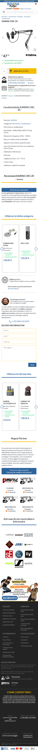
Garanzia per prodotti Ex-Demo (28, 620)
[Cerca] (4, 12)
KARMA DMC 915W (8, 244)
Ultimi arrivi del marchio (19, 374)
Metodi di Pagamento (9, 613)
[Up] (8, 69)
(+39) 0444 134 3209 (19, 321)
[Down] (8, 72)
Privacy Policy (7, 640)
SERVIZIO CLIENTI (28, 716)
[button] (2, 248)
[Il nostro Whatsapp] (10, 726)
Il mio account (25, 637)
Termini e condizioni (8, 610)
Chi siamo (5, 637)
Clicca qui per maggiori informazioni (19, 472)
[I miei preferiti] (24, 5)
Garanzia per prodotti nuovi (27, 610)
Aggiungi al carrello (19, 71)
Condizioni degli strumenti (25, 624)
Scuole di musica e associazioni (8, 643)
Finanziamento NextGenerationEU (8, 656)
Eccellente (18, 8)
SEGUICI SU (28, 734)
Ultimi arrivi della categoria (19, 216)
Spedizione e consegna (9, 619)
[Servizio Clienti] (28, 708)
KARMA (14, 120)
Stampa (4, 98)
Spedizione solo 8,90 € (12, 63)
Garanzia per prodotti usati (27, 615)
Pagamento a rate (8, 622)
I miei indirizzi (25, 643)
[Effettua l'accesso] (30, 5)
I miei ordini (24, 640)
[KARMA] (31, 55)
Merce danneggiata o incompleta (27, 629)
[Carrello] (35, 5)
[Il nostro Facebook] (28, 726)
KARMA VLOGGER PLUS (9, 402)
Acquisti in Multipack (9, 625)
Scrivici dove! (13, 288)
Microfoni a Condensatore (21, 124)
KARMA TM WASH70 (25, 402)
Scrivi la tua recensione (19, 190)
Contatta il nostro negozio (8, 648)
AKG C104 (25, 243)
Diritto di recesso (8, 616)
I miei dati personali (26, 646)
